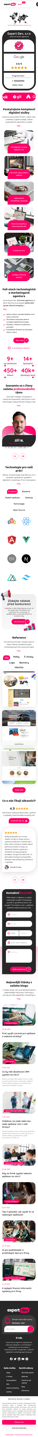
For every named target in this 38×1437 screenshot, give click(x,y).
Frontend (12, 491)
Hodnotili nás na (17, 821)
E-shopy (28, 656)
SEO (7, 1384)
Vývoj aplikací (11, 1380)
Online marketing (12, 1388)
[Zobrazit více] (18, 695)
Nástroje (25, 1376)
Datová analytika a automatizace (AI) (19, 225)
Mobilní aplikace (12, 497)
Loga (12, 662)
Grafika (9, 1392)
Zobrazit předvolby (19, 1428)
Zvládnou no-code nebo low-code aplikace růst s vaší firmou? (16, 1124)
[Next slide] (23, 456)
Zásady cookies (10, 1434)
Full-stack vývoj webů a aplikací (19, 174)
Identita (19, 667)
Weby (16, 656)
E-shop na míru (19, 250)
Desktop (29, 497)
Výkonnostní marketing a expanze (19, 199)
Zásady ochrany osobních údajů (23, 1434)
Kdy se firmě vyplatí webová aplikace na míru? (17, 1175)
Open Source (19, 510)
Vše (7, 657)
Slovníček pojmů (27, 1372)
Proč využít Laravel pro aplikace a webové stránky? (18, 1035)
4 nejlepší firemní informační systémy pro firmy (16, 1290)
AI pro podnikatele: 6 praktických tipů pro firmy (15, 1251)
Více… (19, 126)
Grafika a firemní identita (19, 276)
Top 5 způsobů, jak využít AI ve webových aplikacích (18, 1213)
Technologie (19, 504)
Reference (25, 1390)
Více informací (19, 622)
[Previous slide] (15, 456)
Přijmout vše (19, 1422)
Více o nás (19, 340)
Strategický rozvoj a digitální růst (19, 148)
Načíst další (19, 790)
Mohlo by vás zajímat (26, 1381)
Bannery (24, 662)
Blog (23, 1386)
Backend (26, 491)
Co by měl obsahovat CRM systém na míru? (15, 1073)
